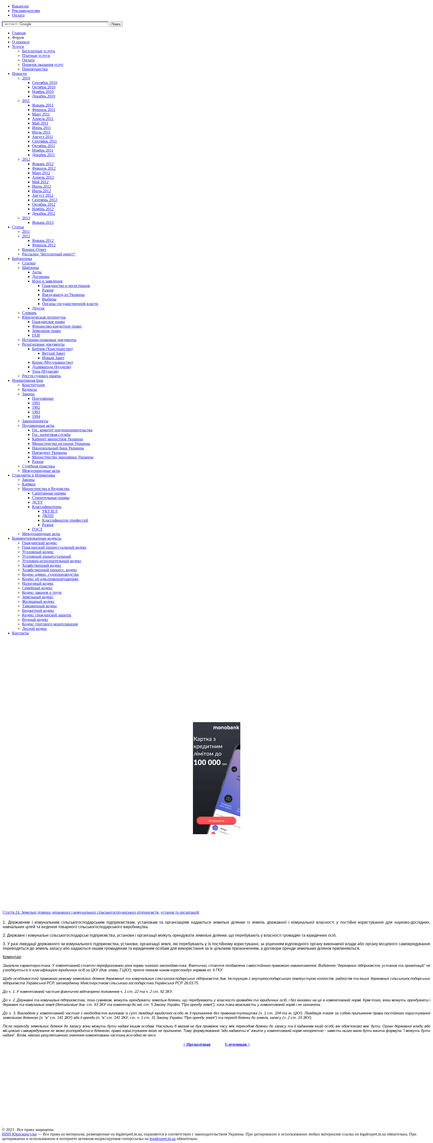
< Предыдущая (196, 1044)
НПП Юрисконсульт (19, 1134)
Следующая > (237, 1044)
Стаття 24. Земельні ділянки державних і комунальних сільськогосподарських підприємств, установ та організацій (101, 912)
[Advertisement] (152, 683)
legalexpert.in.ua (163, 1138)
